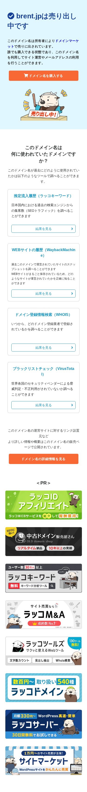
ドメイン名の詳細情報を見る (43, 459)
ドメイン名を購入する (46, 76)
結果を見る (43, 229)
